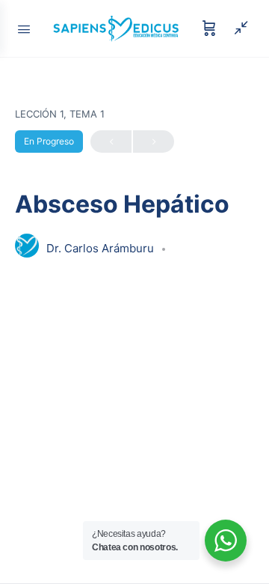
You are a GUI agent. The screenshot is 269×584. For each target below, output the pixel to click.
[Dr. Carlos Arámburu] (27, 247)
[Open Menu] (24, 27)
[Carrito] (209, 28)
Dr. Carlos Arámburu (101, 248)
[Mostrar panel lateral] (237, 28)
